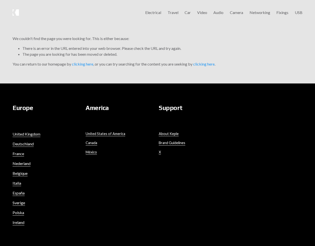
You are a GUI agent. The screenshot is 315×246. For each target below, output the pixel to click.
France (18, 153)
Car (188, 12)
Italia (17, 183)
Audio (218, 12)
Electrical (153, 12)
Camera (236, 12)
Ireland (18, 222)
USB (298, 12)
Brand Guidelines (172, 143)
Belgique (20, 173)
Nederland (22, 163)
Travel (173, 12)
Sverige (19, 202)
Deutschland (23, 143)
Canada (91, 143)
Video (202, 12)
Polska (18, 212)
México (91, 152)
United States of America (105, 134)
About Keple (169, 134)
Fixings (282, 12)
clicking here (82, 64)
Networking (260, 12)
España (19, 193)
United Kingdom (26, 134)
